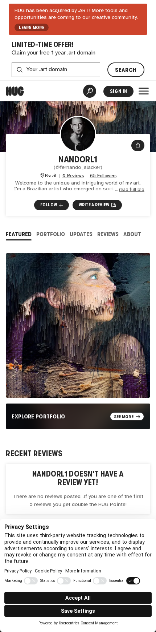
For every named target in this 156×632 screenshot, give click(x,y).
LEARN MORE (31, 27)
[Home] (15, 91)
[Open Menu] (143, 91)
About (132, 234)
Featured (19, 234)
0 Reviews (73, 176)
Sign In (118, 91)
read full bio (131, 189)
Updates (81, 234)
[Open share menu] (137, 145)
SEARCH (125, 69)
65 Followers (103, 176)
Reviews (108, 234)
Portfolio (50, 234)
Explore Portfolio (38, 416)
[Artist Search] (89, 91)
